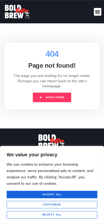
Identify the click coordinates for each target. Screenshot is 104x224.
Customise (52, 204)
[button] (98, 12)
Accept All (52, 194)
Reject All (52, 214)
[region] (52, 185)
